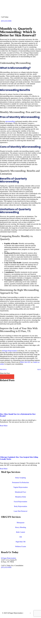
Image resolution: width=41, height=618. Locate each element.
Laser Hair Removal (20, 511)
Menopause (20, 522)
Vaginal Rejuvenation (20, 487)
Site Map (27, 613)
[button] (2, 376)
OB (20, 537)
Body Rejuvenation (20, 506)
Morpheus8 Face (20, 492)
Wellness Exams (20, 546)
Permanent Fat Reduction (20, 482)
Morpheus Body (20, 497)
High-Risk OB (20, 542)
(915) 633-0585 (6, 21)
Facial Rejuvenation (20, 501)
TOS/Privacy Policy (8, 615)
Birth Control (20, 532)
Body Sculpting (20, 478)
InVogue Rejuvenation (8, 558)
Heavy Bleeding (20, 527)
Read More (3, 426)
